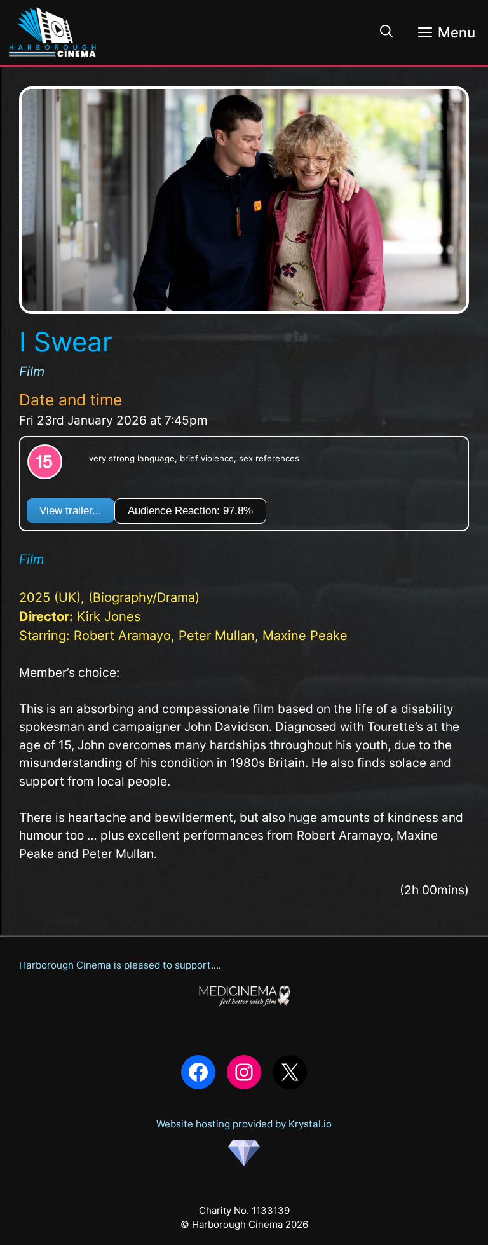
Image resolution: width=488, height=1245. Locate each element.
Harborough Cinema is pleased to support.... (120, 965)
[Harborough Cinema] (52, 32)
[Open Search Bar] (386, 32)
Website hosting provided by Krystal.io (244, 1124)
